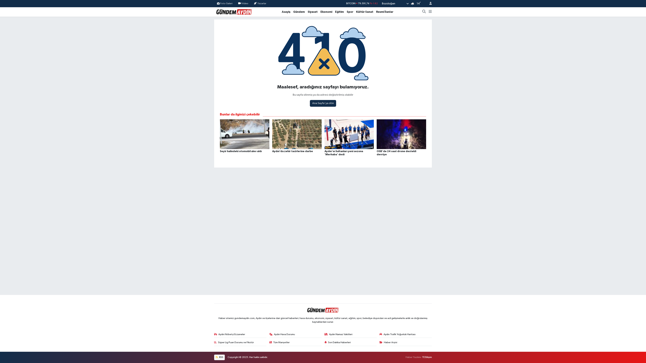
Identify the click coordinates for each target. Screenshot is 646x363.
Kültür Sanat (364, 11)
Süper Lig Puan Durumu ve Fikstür (236, 342)
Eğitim (339, 11)
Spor (350, 11)
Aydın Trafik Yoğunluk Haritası (400, 334)
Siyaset (313, 11)
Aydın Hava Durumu (284, 334)
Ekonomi (326, 11)
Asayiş (286, 11)
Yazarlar (261, 3)
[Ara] (424, 12)
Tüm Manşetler (281, 342)
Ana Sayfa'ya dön (323, 103)
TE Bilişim (427, 357)
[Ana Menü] (430, 12)
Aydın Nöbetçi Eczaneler (231, 334)
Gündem (299, 11)
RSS (221, 357)
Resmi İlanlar (384, 11)
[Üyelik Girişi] (429, 3)
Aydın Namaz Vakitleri (340, 334)
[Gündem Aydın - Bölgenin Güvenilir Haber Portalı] (234, 11)
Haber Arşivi (390, 342)
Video (245, 3)
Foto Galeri (226, 3)
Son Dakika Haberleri (339, 342)
